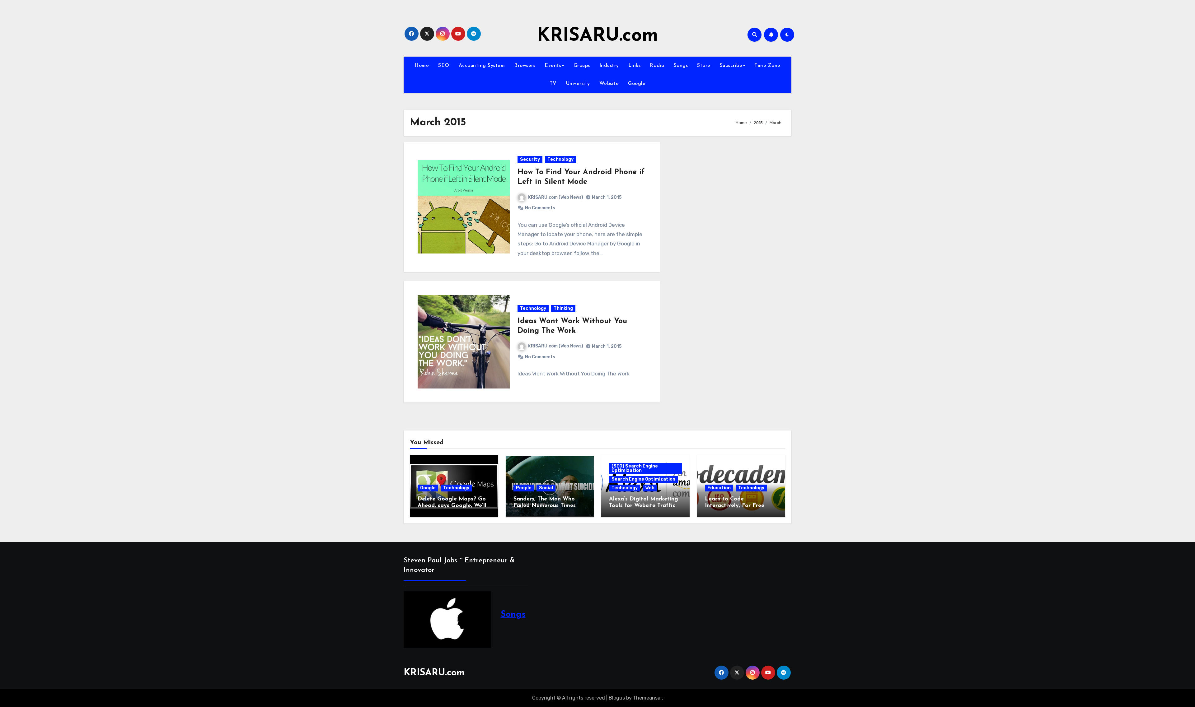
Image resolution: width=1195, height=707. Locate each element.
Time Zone (767, 65)
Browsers (524, 65)
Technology (560, 159)
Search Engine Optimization (643, 479)
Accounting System (482, 65)
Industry (609, 65)
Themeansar (647, 698)
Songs (681, 65)
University (578, 83)
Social (546, 488)
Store (703, 65)
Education (719, 488)
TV (553, 83)
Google (636, 83)
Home (422, 65)
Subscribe (731, 65)
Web (649, 488)
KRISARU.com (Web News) (555, 197)
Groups (582, 65)
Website (609, 83)
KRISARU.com (597, 36)
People (524, 488)
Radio (657, 65)
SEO (443, 65)
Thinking (563, 308)
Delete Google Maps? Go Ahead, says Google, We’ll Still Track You (452, 505)
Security (530, 159)
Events (553, 65)
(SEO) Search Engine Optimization (635, 468)
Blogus (617, 698)
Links (634, 65)
